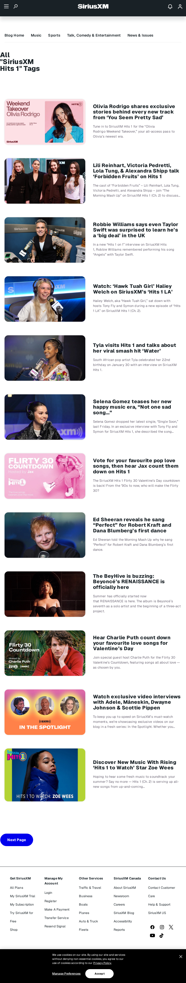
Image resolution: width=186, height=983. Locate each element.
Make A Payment (56, 909)
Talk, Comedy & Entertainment (94, 35)
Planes (84, 913)
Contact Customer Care (161, 892)
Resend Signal (55, 926)
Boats (83, 904)
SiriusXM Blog (124, 913)
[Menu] (6, 6)
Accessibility (123, 921)
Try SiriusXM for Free (21, 917)
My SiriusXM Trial (22, 896)
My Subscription (22, 904)
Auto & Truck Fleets (88, 925)
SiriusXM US (157, 913)
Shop (13, 930)
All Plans (16, 888)
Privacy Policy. (102, 963)
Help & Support (159, 904)
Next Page (16, 839)
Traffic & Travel (90, 888)
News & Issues (140, 35)
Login (48, 893)
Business (85, 896)
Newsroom (121, 896)
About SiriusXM (125, 888)
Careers (119, 904)
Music (36, 35)
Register (50, 901)
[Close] (181, 957)
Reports (119, 930)
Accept (100, 974)
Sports (54, 35)
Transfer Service (56, 918)
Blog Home (14, 35)
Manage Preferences (66, 974)
